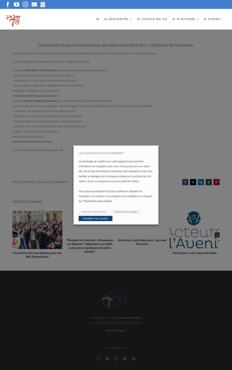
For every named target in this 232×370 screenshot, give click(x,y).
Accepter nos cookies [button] (95, 218)
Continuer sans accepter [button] (125, 212)
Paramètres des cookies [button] (93, 211)
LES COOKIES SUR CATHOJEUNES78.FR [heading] (101, 153)
